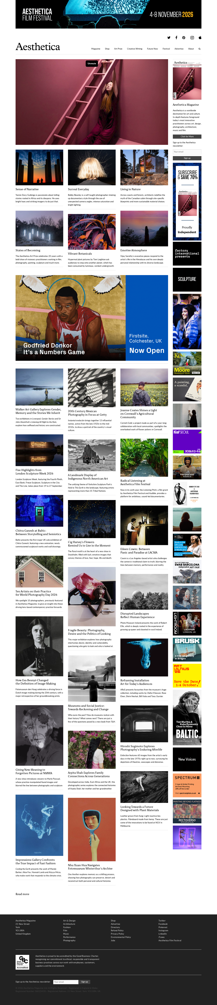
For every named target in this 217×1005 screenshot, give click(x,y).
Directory (115, 927)
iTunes (162, 937)
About (191, 49)
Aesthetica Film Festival (170, 940)
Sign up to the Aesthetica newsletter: (33, 982)
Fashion (67, 927)
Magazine (95, 49)
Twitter (162, 920)
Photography (69, 940)
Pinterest (163, 927)
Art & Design (69, 920)
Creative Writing (134, 49)
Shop (107, 49)
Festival (166, 49)
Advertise (179, 49)
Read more (22, 894)
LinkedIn (163, 934)
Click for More (187, 136)
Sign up (187, 158)
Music (66, 934)
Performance (69, 937)
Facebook (163, 924)
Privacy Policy (117, 934)
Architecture (69, 924)
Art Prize (118, 49)
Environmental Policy (121, 937)
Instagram (163, 930)
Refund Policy (117, 930)
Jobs (113, 940)
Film (65, 930)
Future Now (152, 49)
